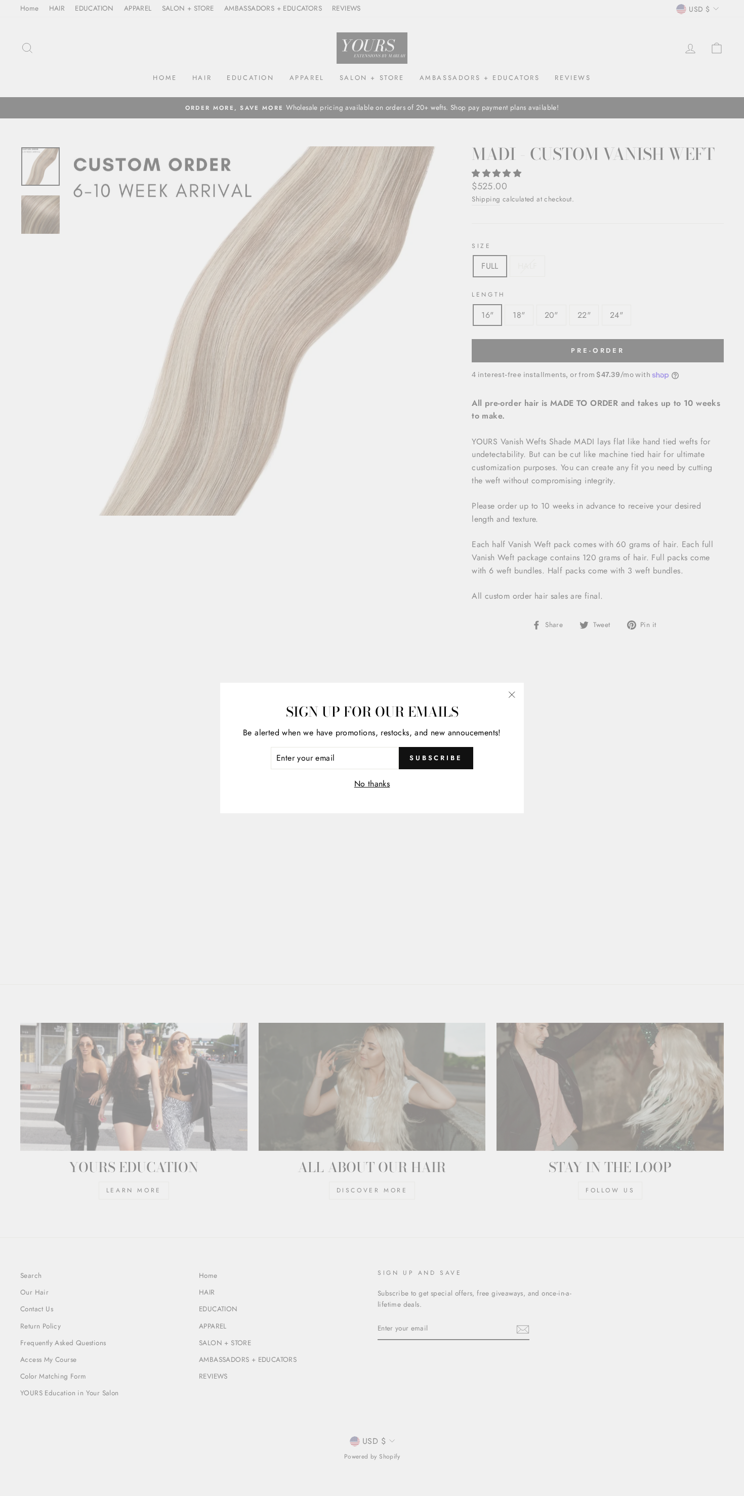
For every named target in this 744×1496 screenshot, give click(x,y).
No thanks (372, 783)
